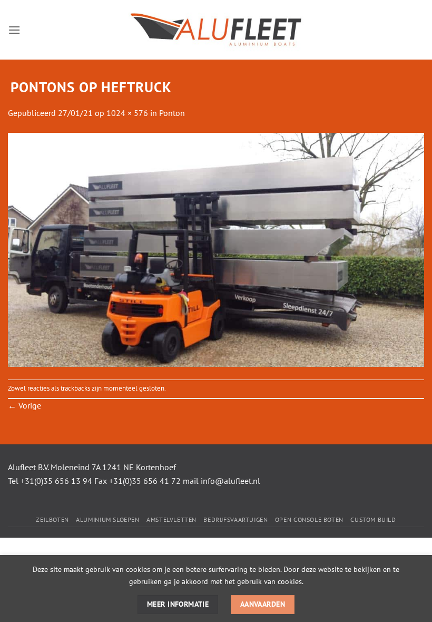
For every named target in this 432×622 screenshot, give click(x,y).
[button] (14, 30)
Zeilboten (52, 519)
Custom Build (373, 519)
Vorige (24, 405)
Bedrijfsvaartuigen (235, 519)
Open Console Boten (309, 519)
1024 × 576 (127, 113)
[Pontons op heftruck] (216, 249)
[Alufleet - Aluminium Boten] (216, 30)
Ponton (172, 113)
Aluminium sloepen (107, 519)
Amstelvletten (171, 519)
